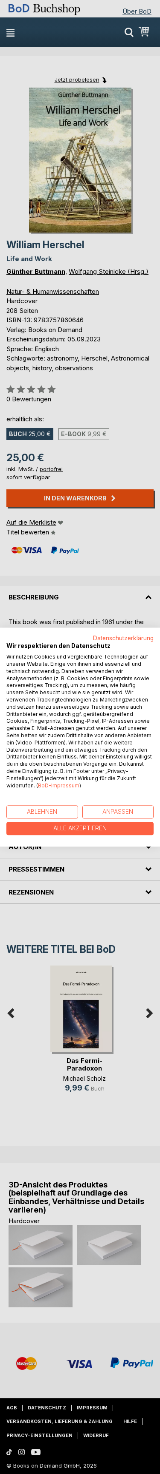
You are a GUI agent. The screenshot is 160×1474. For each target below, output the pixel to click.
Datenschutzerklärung (123, 638)
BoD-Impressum (58, 785)
